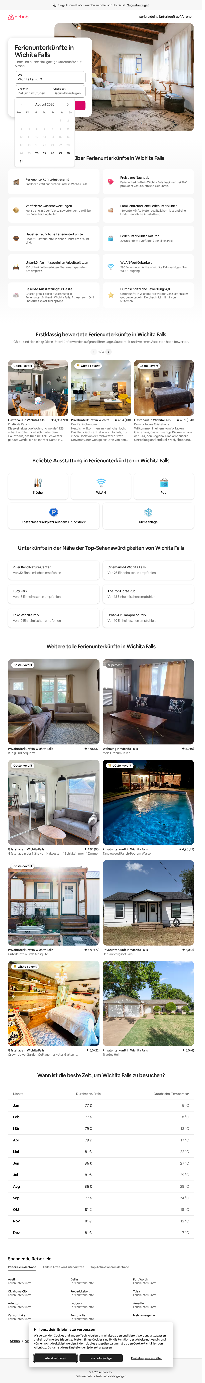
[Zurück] (93, 352)
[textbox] (32, 93)
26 (36, 153)
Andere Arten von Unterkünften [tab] (63, 1267)
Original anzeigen (138, 5)
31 (21, 161)
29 (60, 153)
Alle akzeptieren (55, 1358)
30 (68, 153)
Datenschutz (84, 1376)
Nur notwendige (101, 1358)
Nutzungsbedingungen (111, 1376)
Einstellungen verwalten (146, 1358)
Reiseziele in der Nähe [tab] (22, 1267)
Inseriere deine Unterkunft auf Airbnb (164, 17)
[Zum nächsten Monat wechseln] (67, 104)
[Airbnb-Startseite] (18, 16)
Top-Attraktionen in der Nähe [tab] (109, 1267)
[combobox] (50, 79)
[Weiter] (108, 352)
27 (44, 153)
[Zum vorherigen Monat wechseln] (21, 104)
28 (52, 153)
